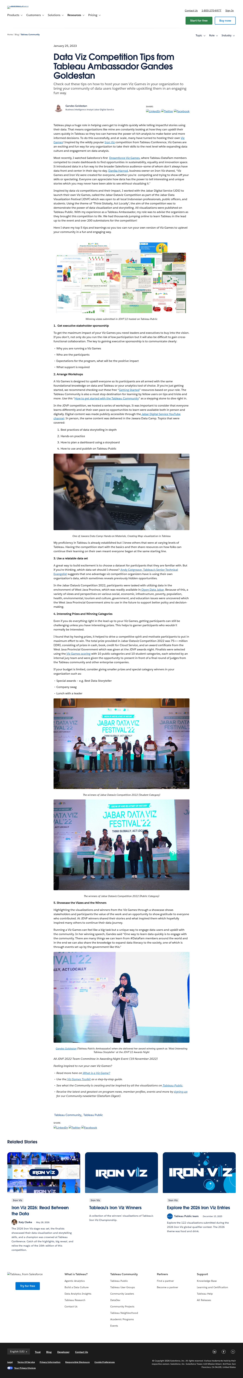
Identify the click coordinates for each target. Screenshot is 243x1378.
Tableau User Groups (122, 1287)
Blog (17, 34)
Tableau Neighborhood (124, 1312)
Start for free (199, 20)
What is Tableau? (76, 1274)
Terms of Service (26, 1362)
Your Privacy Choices (25, 1367)
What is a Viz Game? (96, 1073)
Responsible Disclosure (77, 1362)
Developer (63, 1352)
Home (10, 34)
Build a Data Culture (77, 1287)
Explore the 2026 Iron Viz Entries (198, 1207)
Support (202, 1274)
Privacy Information (50, 1362)
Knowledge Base (206, 1280)
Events (114, 1325)
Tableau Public (172, 1085)
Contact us (191, 10)
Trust (38, 1352)
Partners (162, 1274)
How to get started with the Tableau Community (107, 398)
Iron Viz (110, 142)
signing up (180, 1092)
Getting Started (129, 390)
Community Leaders (122, 1293)
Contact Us (71, 1306)
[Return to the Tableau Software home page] (20, 6)
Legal (10, 1362)
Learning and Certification (212, 1287)
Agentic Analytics (75, 1280)
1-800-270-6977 (211, 10)
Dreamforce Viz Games (124, 158)
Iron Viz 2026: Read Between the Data (40, 1210)
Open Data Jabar (152, 590)
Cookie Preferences (104, 1362)
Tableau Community (30, 34)
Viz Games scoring (78, 654)
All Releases (204, 1300)
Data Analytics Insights (78, 1293)
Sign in (229, 10)
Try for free (27, 1286)
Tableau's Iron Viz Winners (115, 1207)
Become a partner (167, 1287)
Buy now (225, 20)
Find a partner (165, 1280)
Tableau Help (205, 1293)
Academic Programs (122, 1319)
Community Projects (122, 1306)
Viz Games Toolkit (79, 1079)
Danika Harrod (118, 171)
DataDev (115, 1300)
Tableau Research (75, 1300)
